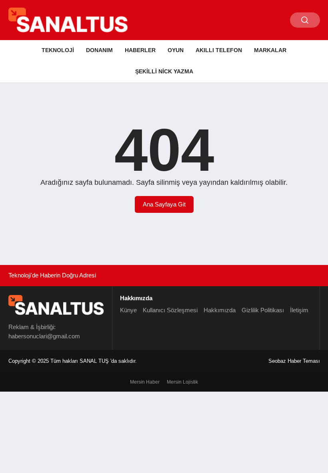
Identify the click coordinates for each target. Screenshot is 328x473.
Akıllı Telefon (219, 50)
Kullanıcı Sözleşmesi (170, 310)
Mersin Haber (145, 382)
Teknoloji (58, 50)
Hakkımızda (220, 310)
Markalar (270, 50)
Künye (128, 310)
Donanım (99, 50)
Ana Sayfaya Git (164, 204)
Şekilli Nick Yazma (164, 71)
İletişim (299, 310)
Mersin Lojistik (182, 382)
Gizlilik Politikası (263, 310)
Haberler (140, 50)
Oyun (176, 50)
